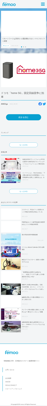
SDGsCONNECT (11, 385)
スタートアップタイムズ (13, 389)
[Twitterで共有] (44, 104)
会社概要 (8, 378)
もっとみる (23, 145)
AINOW (7, 382)
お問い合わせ (9, 370)
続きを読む (24, 117)
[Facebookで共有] (40, 104)
